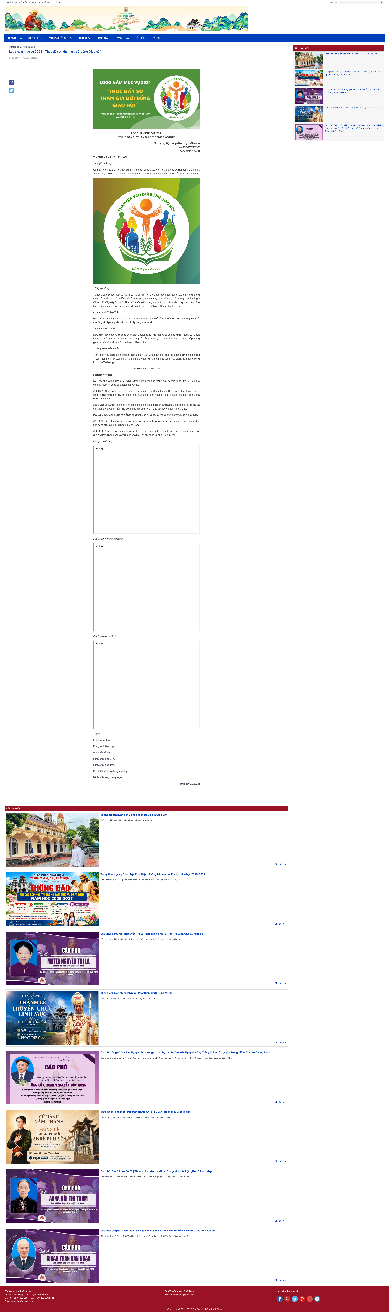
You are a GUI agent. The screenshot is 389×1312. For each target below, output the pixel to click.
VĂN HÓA (123, 38)
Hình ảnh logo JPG (104, 758)
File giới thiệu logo (104, 746)
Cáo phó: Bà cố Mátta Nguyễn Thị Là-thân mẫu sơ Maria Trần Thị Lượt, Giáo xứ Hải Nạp (151, 933)
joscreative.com (190, 151)
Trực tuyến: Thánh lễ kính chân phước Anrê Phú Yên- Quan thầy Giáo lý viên (145, 1111)
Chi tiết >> (280, 864)
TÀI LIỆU (141, 38)
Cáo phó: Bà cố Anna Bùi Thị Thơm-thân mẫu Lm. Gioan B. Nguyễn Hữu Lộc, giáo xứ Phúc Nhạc (156, 1171)
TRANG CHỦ (15, 47)
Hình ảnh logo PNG (104, 765)
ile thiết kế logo (103, 752)
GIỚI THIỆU (35, 38)
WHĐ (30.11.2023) (190, 783)
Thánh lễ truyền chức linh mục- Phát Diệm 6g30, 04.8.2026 (136, 992)
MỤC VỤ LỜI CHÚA (60, 38)
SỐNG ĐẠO (104, 38)
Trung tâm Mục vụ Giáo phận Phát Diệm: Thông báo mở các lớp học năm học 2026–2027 (152, 874)
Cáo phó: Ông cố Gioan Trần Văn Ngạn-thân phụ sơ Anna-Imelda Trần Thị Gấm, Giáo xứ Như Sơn (157, 1230)
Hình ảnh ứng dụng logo (107, 777)
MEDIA (157, 38)
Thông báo (29, 47)
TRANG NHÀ (15, 38)
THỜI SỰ (84, 38)
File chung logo (102, 740)
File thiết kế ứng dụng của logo (111, 771)
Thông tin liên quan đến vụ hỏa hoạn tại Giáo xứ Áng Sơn (133, 814)
